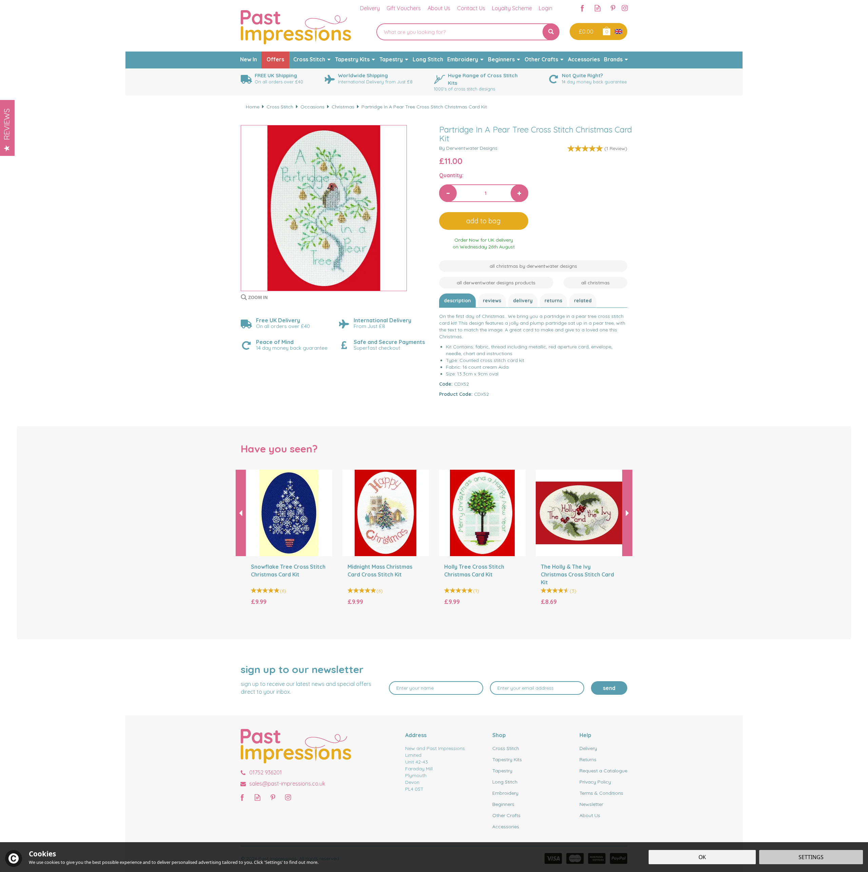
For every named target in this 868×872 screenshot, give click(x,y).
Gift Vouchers (404, 8)
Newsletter (591, 804)
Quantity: (451, 175)
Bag (606, 30)
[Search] (550, 31)
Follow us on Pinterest (613, 8)
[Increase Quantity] (519, 193)
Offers (275, 59)
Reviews (7, 124)
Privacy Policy (595, 782)
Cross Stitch (505, 748)
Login (545, 8)
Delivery (523, 301)
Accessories (505, 827)
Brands (613, 59)
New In (248, 59)
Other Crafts (506, 815)
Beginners (503, 804)
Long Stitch (504, 782)
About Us (589, 815)
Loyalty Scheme (512, 8)
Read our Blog (597, 8)
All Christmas (595, 283)
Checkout (585, 31)
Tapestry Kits (507, 759)
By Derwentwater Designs (468, 148)
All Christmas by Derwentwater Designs (533, 266)
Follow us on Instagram (624, 8)
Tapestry (502, 771)
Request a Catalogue (603, 771)
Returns (553, 301)
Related (583, 301)
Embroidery (505, 793)
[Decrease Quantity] (448, 193)
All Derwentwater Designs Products (496, 283)
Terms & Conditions (601, 793)
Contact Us (471, 8)
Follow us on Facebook (582, 8)
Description (457, 301)
